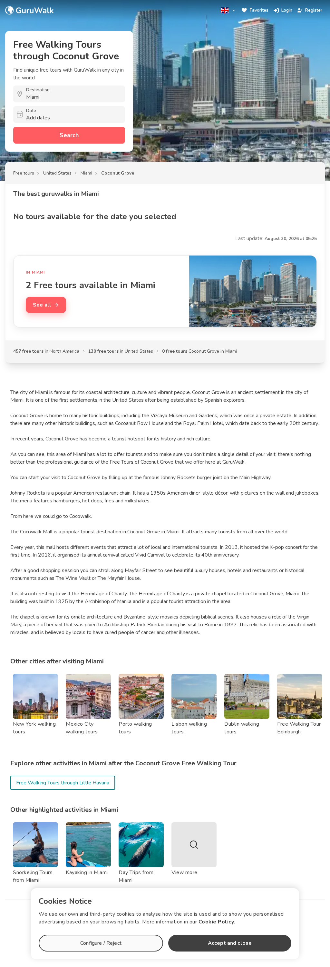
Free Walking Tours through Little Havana (62, 782)
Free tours (23, 173)
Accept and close (230, 943)
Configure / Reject (100, 943)
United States (57, 173)
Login (286, 10)
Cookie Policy (216, 921)
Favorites (259, 10)
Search (69, 135)
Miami (86, 173)
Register (313, 10)
